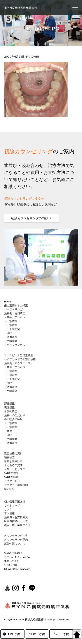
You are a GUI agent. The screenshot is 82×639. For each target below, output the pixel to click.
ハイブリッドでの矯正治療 (20, 359)
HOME (7, 302)
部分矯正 (9, 404)
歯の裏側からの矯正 (16, 306)
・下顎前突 (10, 325)
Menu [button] (70, 7)
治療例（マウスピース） (18, 363)
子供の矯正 (10, 411)
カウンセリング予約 (16, 540)
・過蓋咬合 (10, 337)
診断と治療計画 (13, 461)
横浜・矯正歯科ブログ (17, 525)
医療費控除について (16, 521)
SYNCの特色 (11, 477)
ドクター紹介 (12, 481)
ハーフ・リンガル (14, 309)
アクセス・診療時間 (16, 485)
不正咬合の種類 (13, 419)
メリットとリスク (14, 469)
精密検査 (9, 457)
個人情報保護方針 (14, 502)
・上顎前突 (10, 321)
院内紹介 (9, 489)
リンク (8, 509)
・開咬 (8, 333)
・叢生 (8, 431)
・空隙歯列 (10, 341)
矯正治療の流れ (13, 453)
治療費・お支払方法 (16, 517)
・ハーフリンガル (14, 345)
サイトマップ (12, 506)
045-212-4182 (14, 553)
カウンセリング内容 (16, 536)
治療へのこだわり (14, 415)
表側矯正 (9, 408)
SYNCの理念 (11, 473)
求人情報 (9, 513)
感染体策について (14, 544)
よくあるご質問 (13, 465)
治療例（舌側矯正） (16, 313)
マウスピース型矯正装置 (18, 355)
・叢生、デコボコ (14, 317)
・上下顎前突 (12, 329)
